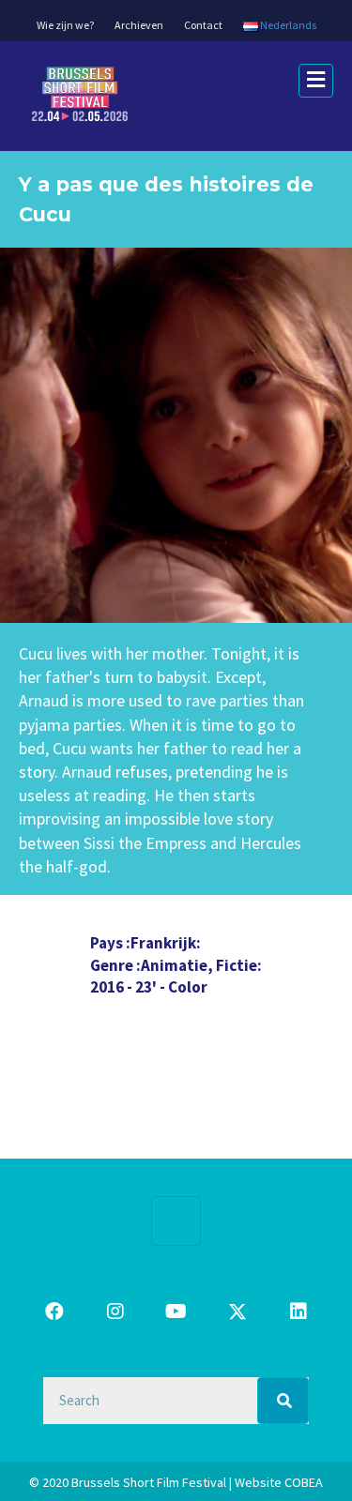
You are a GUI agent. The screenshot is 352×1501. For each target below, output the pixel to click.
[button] (54, 1311)
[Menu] (175, 1220)
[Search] (283, 1400)
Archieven (139, 25)
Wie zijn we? (65, 25)
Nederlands (287, 25)
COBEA (303, 1482)
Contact (203, 25)
